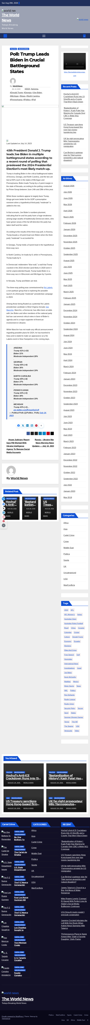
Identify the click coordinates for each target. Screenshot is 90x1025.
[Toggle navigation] (44, 36)
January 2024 (69, 379)
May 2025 (68, 279)
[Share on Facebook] (18, 425)
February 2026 (70, 223)
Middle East (69, 548)
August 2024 (69, 335)
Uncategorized (23, 49)
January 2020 (69, 491)
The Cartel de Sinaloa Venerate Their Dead (21, 856)
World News (17, 86)
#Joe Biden (37, 93)
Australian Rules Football (73, 623)
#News (22, 96)
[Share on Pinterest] (36, 425)
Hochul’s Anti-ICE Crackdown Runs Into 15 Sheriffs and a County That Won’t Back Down (74, 833)
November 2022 (70, 466)
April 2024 (68, 360)
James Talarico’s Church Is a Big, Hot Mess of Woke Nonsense (73, 890)
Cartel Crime (69, 535)
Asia (65, 529)
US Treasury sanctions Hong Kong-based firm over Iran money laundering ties (73, 857)
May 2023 (68, 429)
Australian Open (70, 619)
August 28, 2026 (14, 782)
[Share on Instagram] (32, 425)
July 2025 (68, 267)
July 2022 (68, 485)
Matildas (67, 681)
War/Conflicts (69, 585)
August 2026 (69, 186)
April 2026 (68, 211)
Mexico (76, 681)
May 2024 (68, 354)
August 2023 (69, 410)
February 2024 (70, 373)
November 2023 (70, 392)
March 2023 (69, 441)
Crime (66, 542)
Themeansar (6, 1018)
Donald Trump (77, 637)
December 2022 (70, 460)
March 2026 (69, 217)
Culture (67, 637)
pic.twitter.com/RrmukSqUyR (26, 410)
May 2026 (68, 205)
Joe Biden (68, 673)
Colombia (67, 632)
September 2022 (71, 479)
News (79, 686)
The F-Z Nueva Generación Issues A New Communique (21, 886)
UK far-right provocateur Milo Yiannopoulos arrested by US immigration (73, 868)
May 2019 (68, 497)
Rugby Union (69, 704)
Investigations (69, 668)
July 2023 (68, 416)
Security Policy (69, 708)
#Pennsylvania (16, 100)
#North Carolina (33, 96)
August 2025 (69, 261)
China (73, 628)
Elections (67, 646)
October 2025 (69, 248)
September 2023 (71, 404)
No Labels (48, 288)
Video (77, 731)
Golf (78, 655)
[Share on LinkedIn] (27, 425)
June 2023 (68, 423)
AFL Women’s (69, 614)
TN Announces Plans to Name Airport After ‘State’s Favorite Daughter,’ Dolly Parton (74, 936)
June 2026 (68, 198)
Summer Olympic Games (73, 717)
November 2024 (70, 317)
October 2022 (69, 473)
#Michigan (14, 96)
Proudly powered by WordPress (13, 1016)
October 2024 (69, 323)
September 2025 (71, 254)
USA (66, 579)
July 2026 (68, 192)
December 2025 (70, 236)
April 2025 (68, 286)
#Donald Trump (16, 93)
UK (65, 566)
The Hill (74, 722)
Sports (66, 560)
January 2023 (69, 454)
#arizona (34, 89)
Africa (66, 523)
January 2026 (69, 229)
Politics (13, 49)
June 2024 (68, 348)
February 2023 (70, 448)
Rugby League (69, 699)
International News (71, 664)
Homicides (68, 659)
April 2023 (68, 435)
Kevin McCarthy (70, 677)
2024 (66, 610)
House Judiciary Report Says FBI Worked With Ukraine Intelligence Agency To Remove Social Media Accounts (18, 446)
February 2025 (70, 298)
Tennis (66, 722)
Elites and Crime (70, 650)
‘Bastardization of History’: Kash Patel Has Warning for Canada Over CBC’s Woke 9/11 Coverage (74, 113)
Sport (66, 713)
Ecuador (77, 641)
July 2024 (68, 342)
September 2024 (71, 329)
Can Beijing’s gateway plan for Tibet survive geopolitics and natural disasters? (74, 879)
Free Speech (69, 655)
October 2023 (69, 398)
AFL (72, 610)
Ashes (79, 614)
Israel (79, 668)
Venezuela (68, 731)
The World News (17, 998)
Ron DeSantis (69, 695)
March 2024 (69, 367)
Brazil (66, 628)
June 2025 (68, 273)
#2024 (27, 89)
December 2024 (70, 310)
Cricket (76, 632)
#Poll (33, 100)
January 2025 (69, 304)
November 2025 (70, 242)
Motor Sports (69, 686)
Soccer (80, 708)
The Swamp (68, 726)
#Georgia (28, 93)
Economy (67, 641)
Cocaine (81, 628)
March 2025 (69, 292)
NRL (66, 690)
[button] (81, 36)
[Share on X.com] (23, 425)
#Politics (26, 100)
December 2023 (70, 385)
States (73, 713)
